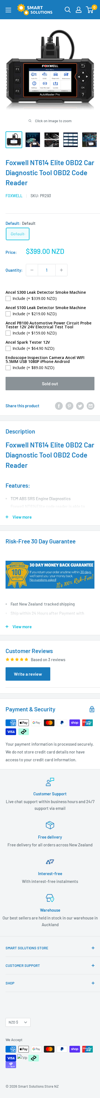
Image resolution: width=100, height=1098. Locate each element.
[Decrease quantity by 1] (32, 270)
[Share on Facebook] (59, 405)
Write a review (28, 673)
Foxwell (14, 195)
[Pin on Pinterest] (69, 405)
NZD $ (13, 1022)
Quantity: (14, 270)
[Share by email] (90, 405)
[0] (89, 9)
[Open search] (68, 10)
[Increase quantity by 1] (61, 270)
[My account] (78, 10)
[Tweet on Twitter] (80, 405)
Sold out (50, 383)
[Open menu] (8, 10)
